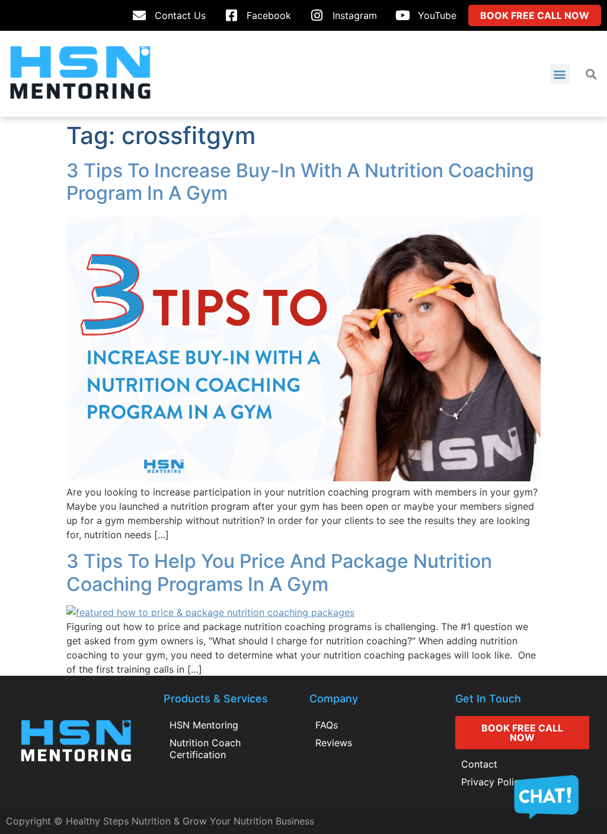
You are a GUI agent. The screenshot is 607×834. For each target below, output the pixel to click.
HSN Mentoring (204, 725)
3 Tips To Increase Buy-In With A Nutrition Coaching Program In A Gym (300, 181)
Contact (479, 764)
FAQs (326, 725)
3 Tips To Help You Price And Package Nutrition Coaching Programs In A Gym (279, 572)
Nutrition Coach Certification (205, 748)
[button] (560, 74)
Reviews (333, 743)
